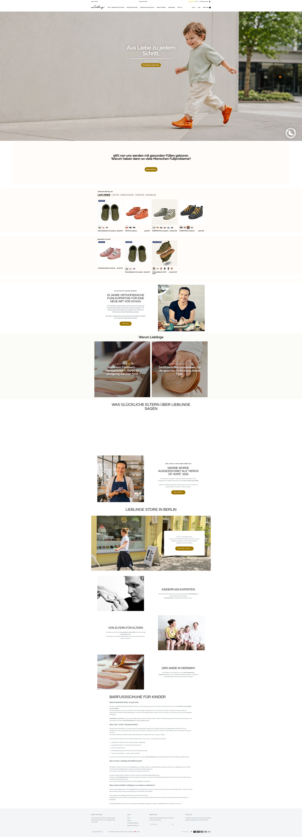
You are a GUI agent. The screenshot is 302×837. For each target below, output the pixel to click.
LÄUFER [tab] (115, 195)
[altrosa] (103, 227)
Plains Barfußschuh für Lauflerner (107, 231)
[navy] (130, 227)
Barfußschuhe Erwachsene (147, 7)
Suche (193, 7)
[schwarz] (181, 227)
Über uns (179, 7)
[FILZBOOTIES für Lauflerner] (191, 212)
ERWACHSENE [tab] (127, 195)
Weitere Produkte (161, 7)
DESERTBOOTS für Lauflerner (160, 231)
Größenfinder (171, 7)
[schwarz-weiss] (134, 227)
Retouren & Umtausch (133, 825)
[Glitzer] (157, 268)
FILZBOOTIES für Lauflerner (187, 231)
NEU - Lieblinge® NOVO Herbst (116, 7)
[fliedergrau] (106, 227)
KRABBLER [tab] (151, 195)
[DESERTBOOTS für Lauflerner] (164, 212)
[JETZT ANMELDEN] (172, 824)
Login (199, 7)
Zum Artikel (178, 492)
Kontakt (129, 820)
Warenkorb (206, 7)
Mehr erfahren (151, 169)
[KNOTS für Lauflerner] (137, 212)
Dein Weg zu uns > (184, 548)
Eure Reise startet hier (151, 65)
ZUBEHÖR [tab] (139, 195)
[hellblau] (168, 227)
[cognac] (126, 227)
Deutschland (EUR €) (97, 831)
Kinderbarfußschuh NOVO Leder (159, 272)
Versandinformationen (132, 823)
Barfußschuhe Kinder (132, 7)
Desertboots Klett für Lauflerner (106, 268)
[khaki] (99, 227)
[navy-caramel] (188, 227)
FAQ (128, 818)
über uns (125, 323)
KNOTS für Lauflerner (131, 231)
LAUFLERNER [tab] (104, 195)
